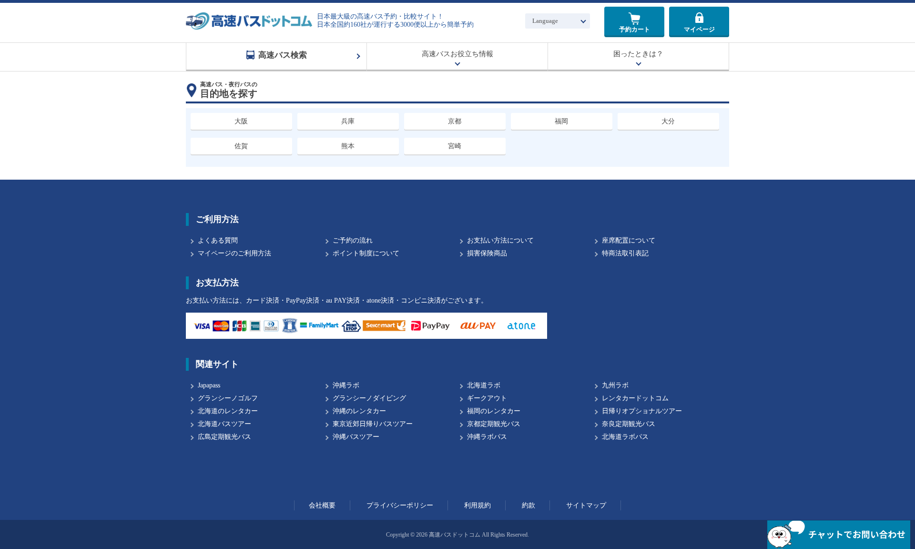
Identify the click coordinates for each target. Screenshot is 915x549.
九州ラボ (615, 385)
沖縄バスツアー (356, 436)
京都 (454, 121)
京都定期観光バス (493, 423)
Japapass (209, 385)
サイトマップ (586, 505)
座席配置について (628, 240)
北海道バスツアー (224, 423)
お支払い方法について (500, 240)
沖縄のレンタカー (359, 411)
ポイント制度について (366, 253)
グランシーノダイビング (369, 398)
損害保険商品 (487, 253)
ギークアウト (487, 398)
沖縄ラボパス (487, 436)
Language (545, 20)
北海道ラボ (483, 385)
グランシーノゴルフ (228, 398)
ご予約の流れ (353, 240)
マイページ (699, 29)
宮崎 (454, 146)
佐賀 (241, 146)
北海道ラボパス (625, 436)
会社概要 (322, 505)
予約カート (634, 29)
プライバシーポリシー (399, 505)
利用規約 (477, 505)
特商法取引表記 (625, 253)
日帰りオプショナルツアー (642, 411)
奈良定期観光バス (628, 423)
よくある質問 (218, 240)
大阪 (241, 121)
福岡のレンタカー (493, 411)
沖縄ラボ (346, 385)
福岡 (561, 121)
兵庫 (348, 121)
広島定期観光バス (224, 436)
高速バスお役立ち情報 (457, 54)
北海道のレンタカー (228, 411)
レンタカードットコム (635, 398)
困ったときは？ (638, 54)
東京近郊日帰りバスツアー (373, 423)
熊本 (348, 146)
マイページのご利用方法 (234, 253)
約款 (528, 505)
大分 (668, 121)
